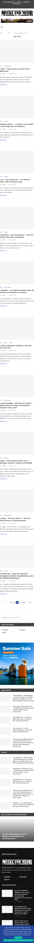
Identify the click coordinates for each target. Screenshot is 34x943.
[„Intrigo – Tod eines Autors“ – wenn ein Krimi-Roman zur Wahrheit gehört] (17, 501)
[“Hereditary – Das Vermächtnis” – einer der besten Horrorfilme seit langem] (17, 217)
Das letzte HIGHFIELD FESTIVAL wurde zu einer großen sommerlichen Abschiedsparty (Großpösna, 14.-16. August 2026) (23, 895)
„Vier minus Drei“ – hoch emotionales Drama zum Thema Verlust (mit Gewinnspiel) (22, 729)
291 (14, 602)
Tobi (4, 74)
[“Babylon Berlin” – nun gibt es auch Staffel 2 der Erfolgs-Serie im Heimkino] (17, 107)
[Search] (32, 27)
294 (24, 602)
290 (11, 602)
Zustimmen (18, 937)
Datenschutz (17, 3)
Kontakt (19, 2)
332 (30, 602)
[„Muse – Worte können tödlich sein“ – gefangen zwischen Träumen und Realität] (17, 443)
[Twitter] (19, 6)
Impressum (26, 2)
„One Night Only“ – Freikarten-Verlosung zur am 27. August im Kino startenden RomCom (22, 719)
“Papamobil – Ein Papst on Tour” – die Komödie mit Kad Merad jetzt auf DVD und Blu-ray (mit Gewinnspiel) (23, 709)
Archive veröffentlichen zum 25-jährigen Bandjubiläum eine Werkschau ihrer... (14, 836)
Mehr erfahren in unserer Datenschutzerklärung (18, 940)
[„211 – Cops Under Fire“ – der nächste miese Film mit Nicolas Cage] (17, 162)
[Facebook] (14, 6)
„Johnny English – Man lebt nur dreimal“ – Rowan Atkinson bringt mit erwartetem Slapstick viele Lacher (16, 405)
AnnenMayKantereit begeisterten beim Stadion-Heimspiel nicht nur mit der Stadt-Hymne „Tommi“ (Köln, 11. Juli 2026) (23, 910)
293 (21, 602)
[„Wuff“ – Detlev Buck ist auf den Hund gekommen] (17, 51)
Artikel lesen (3, 84)
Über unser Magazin (9, 2)
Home (1, 33)
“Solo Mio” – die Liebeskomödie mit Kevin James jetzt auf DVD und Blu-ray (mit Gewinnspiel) (23, 804)
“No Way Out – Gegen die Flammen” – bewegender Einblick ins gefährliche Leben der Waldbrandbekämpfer (16, 576)
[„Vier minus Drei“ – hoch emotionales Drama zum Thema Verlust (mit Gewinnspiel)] (5, 731)
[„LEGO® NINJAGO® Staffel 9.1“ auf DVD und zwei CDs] (17, 328)
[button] (1, 830)
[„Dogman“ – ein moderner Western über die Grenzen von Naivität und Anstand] (17, 273)
